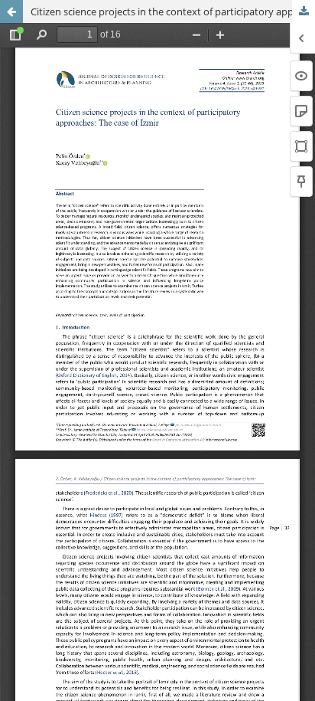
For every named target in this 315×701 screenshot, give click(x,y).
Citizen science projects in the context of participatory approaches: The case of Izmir (173, 11)
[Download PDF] (303, 11)
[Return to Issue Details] (11, 11)
